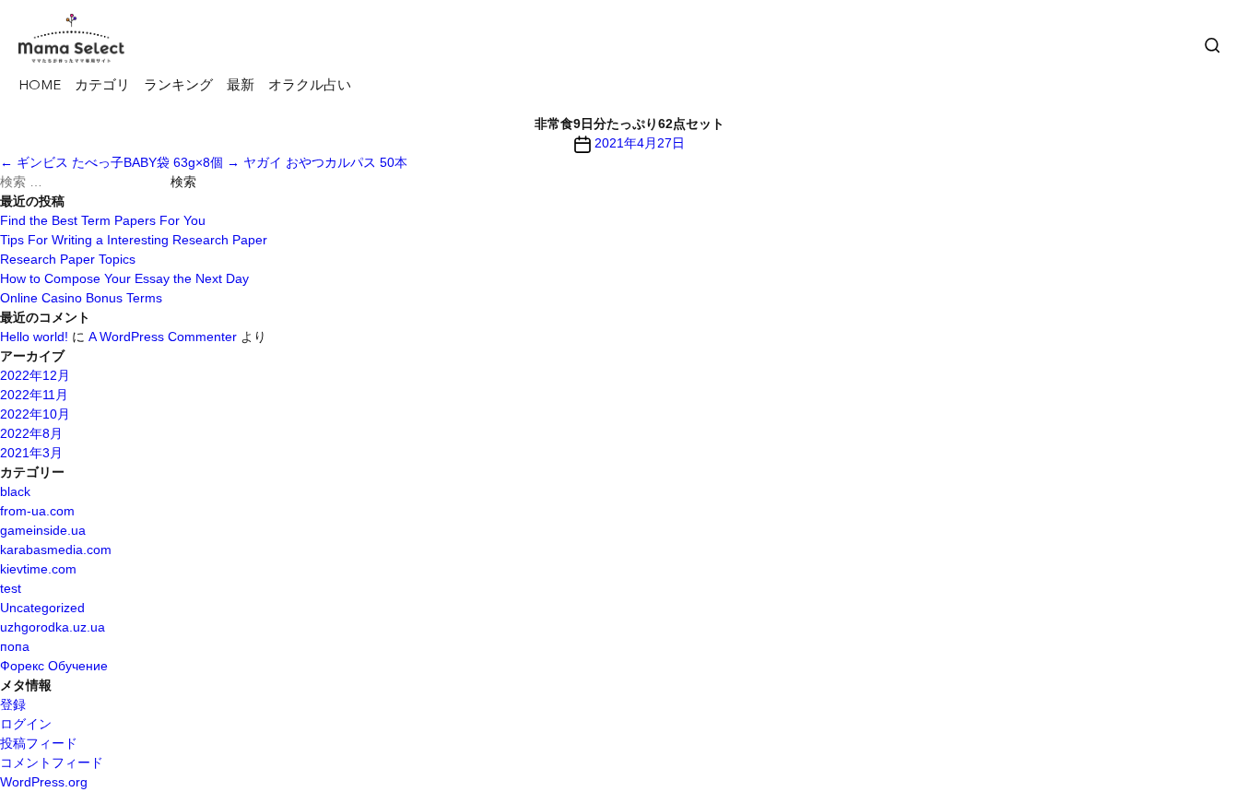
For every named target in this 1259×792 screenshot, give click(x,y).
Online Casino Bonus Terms (81, 297)
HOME (39, 86)
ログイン (26, 723)
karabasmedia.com (56, 549)
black (15, 491)
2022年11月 (34, 394)
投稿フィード (38, 743)
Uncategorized (42, 607)
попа (14, 646)
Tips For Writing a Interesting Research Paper (133, 239)
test (10, 588)
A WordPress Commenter (162, 336)
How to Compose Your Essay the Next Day (124, 278)
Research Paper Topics (67, 259)
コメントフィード (51, 762)
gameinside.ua (43, 530)
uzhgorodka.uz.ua (52, 627)
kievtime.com (38, 568)
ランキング (178, 86)
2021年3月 (31, 452)
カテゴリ (102, 86)
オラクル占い (309, 86)
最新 (240, 86)
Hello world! (34, 336)
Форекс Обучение (54, 665)
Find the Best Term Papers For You (103, 220)
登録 (13, 704)
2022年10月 (35, 414)
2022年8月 (31, 433)
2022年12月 (35, 375)
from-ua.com (37, 510)
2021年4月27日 (639, 143)
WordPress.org (44, 781)
